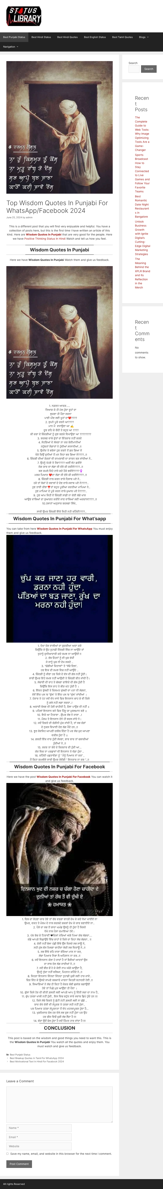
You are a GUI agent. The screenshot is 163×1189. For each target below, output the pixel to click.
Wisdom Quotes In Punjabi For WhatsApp (64, 528)
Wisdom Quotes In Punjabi (43, 234)
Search (133, 63)
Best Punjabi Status (14, 37)
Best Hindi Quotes (67, 37)
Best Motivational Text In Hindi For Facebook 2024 (37, 1061)
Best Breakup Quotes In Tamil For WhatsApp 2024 (37, 1058)
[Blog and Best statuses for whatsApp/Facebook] (23, 16)
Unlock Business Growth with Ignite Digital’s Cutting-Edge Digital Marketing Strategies (142, 238)
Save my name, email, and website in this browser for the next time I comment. (61, 1153)
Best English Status (95, 37)
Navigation (9, 46)
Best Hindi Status (41, 37)
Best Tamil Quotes (122, 37)
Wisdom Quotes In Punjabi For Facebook (63, 776)
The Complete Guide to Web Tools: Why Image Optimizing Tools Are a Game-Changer (142, 134)
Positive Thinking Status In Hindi (45, 238)
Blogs (142, 37)
